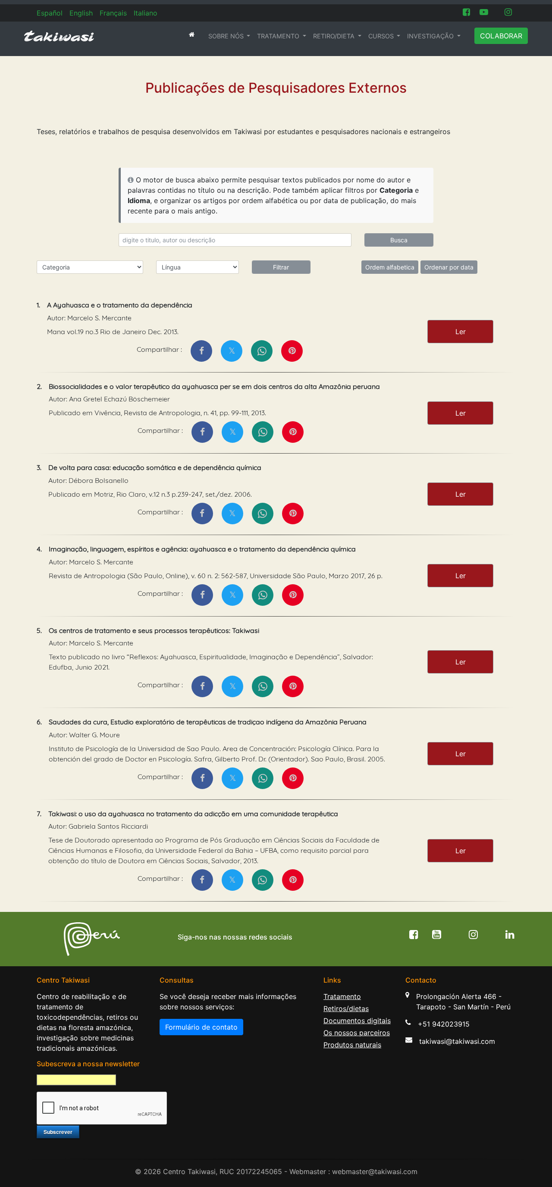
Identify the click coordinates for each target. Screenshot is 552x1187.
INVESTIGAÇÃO (431, 36)
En (81, 13)
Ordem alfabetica (389, 267)
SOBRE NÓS (226, 36)
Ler (460, 331)
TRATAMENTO (279, 36)
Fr (113, 13)
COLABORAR (501, 35)
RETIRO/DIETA (334, 36)
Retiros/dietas (346, 1008)
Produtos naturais (352, 1044)
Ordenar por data (449, 267)
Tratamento (342, 996)
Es (50, 13)
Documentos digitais (357, 1020)
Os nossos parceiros (356, 1032)
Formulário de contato (201, 1027)
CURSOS (381, 36)
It (145, 13)
